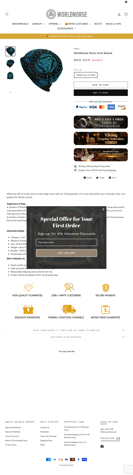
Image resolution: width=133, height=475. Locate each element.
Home (76, 49)
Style (78, 70)
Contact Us (44, 427)
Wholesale (44, 432)
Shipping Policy (46, 440)
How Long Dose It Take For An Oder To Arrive (66, 330)
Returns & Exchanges (66, 337)
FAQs (42, 445)
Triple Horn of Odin (85, 75)
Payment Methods (12, 432)
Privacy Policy (10, 445)
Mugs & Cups (113, 24)
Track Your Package (48, 436)
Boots (98, 24)
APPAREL (54, 24)
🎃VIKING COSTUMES (77, 24)
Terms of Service (12, 436)
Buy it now (100, 93)
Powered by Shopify (66, 465)
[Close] (103, 209)
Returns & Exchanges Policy (16, 440)
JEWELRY (37, 24)
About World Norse (13, 427)
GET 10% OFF (66, 253)
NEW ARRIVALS (20, 24)
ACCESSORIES (65, 28)
